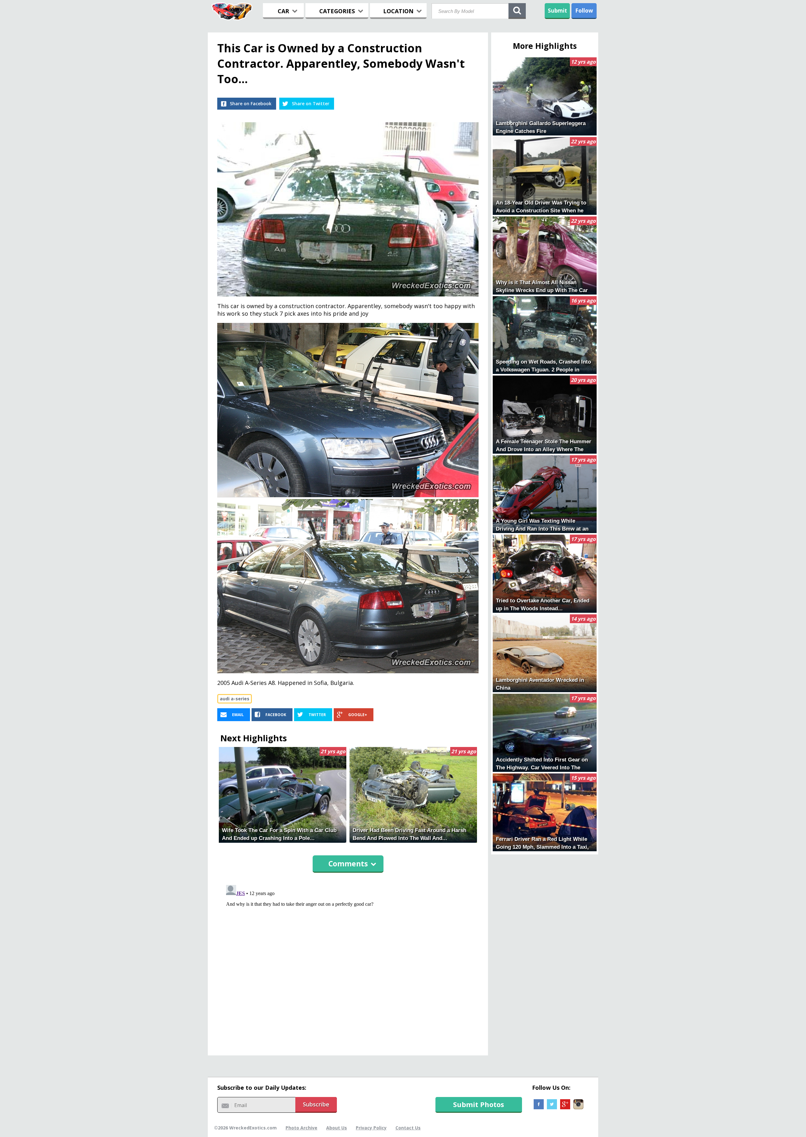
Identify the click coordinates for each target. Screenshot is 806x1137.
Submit (557, 10)
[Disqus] (348, 961)
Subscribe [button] (316, 1104)
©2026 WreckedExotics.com (245, 1128)
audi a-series (234, 699)
